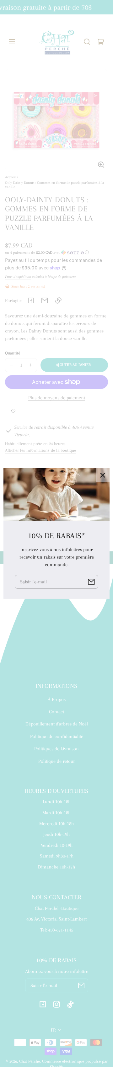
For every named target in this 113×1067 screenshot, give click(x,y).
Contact (56, 711)
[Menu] (12, 42)
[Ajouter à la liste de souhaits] (13, 411)
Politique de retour (56, 761)
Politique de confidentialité (56, 736)
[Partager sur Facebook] (31, 300)
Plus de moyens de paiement (56, 398)
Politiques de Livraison (56, 748)
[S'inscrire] (81, 985)
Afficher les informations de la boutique (40, 450)
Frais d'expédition (18, 276)
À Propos (57, 699)
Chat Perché (29, 1061)
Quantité (12, 353)
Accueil (10, 177)
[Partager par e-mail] (44, 300)
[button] (87, 42)
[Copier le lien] (58, 300)
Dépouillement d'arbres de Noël (56, 724)
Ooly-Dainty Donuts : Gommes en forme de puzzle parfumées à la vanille (54, 185)
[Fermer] (103, 475)
